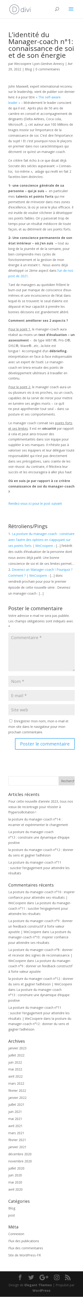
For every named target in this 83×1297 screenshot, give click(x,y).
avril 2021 (15, 1126)
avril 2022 (15, 1076)
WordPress (41, 1290)
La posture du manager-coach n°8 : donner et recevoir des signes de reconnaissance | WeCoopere (40, 955)
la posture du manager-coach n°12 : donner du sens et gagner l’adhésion (39, 1024)
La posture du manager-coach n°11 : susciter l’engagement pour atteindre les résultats (39, 868)
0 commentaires (48, 69)
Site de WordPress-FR (24, 1255)
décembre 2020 (20, 1154)
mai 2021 (15, 1119)
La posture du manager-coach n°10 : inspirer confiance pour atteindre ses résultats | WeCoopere (41, 897)
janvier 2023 (17, 1048)
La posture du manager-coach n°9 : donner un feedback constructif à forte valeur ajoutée (40, 966)
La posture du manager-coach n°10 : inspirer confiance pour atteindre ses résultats (39, 937)
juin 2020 (15, 1175)
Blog (28, 69)
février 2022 (17, 1090)
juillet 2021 (16, 1104)
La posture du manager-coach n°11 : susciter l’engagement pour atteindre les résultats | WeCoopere (39, 1013)
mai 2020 (15, 1182)
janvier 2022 (17, 1097)
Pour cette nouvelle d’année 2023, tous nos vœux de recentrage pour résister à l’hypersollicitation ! (40, 807)
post (11, 1215)
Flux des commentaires (25, 1248)
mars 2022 (16, 1083)
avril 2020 (15, 1189)
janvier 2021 (17, 1147)
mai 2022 (15, 1069)
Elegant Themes (38, 1285)
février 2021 (17, 1140)
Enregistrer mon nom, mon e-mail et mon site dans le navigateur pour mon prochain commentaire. (38, 726)
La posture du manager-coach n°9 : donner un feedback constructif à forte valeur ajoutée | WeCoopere (40, 926)
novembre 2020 (20, 1161)
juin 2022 (15, 1062)
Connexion (16, 1234)
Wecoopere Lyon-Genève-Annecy (39, 63)
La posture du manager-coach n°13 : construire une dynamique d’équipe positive (39, 837)
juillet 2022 (16, 1055)
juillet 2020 (16, 1168)
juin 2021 (15, 1111)
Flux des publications (23, 1241)
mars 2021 (16, 1133)
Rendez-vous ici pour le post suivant (35, 503)
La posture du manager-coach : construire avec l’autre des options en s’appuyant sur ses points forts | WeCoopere (41, 540)
